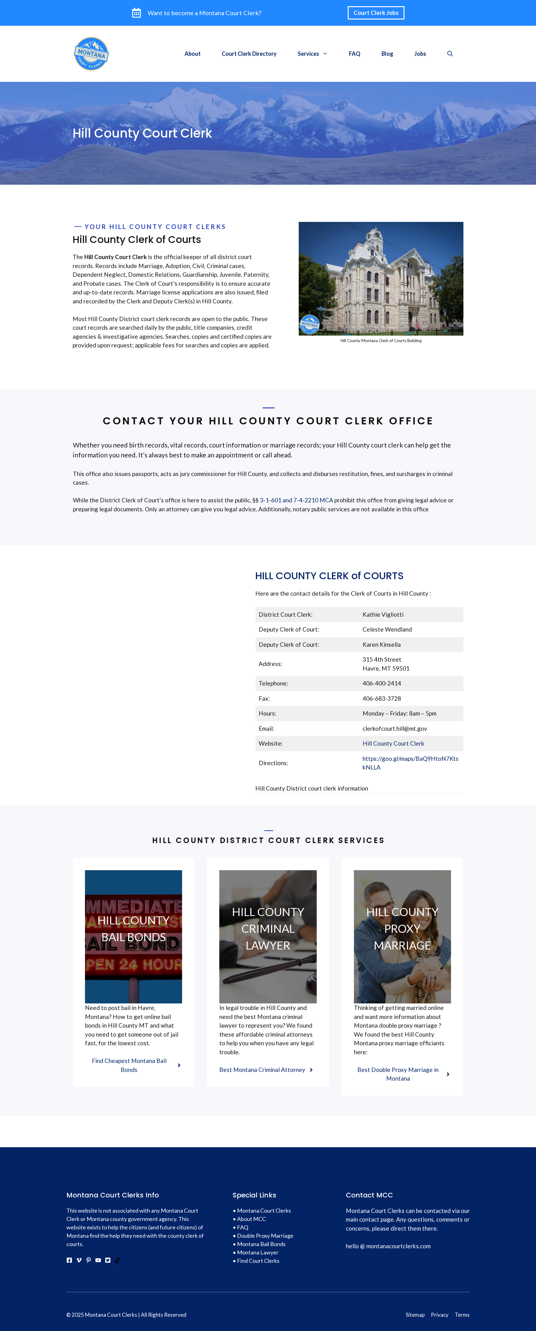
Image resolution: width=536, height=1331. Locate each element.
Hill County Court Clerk (393, 743)
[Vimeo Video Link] (79, 1260)
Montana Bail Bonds (261, 1244)
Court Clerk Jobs (376, 12)
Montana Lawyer (258, 1252)
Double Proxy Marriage (265, 1235)
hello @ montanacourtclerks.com (388, 1245)
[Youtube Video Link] (98, 1260)
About (193, 53)
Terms (462, 1314)
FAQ (354, 53)
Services (308, 53)
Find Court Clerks (258, 1260)
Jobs (420, 53)
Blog (387, 53)
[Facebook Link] (69, 1260)
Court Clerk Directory (249, 53)
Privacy (440, 1314)
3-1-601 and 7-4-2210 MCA (296, 500)
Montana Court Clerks (264, 1210)
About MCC (251, 1218)
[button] (450, 53)
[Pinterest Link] (89, 1260)
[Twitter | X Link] (108, 1260)
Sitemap (415, 1314)
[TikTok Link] (117, 1260)
